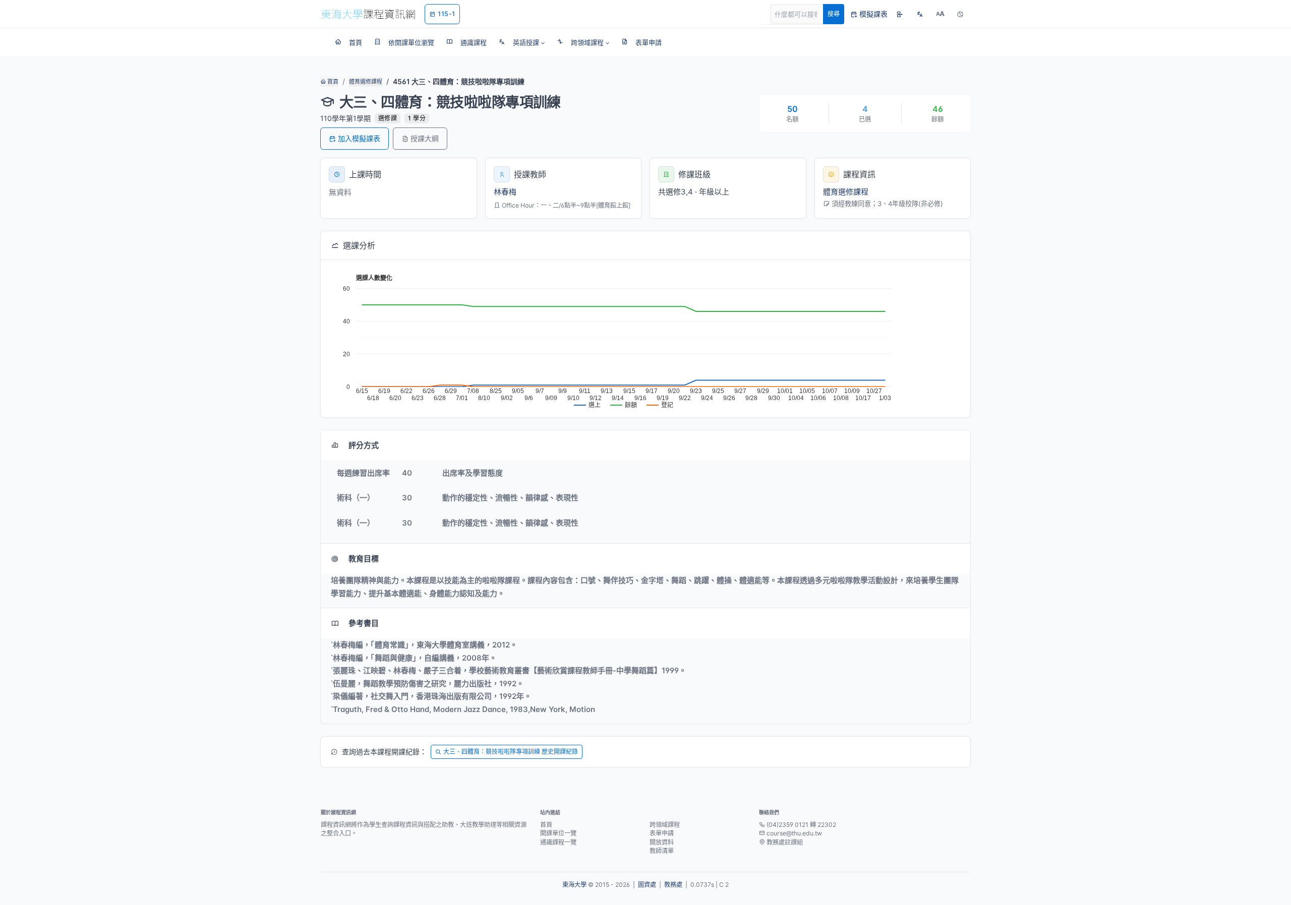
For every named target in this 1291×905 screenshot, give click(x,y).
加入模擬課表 (359, 138)
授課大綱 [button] (424, 138)
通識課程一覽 (558, 842)
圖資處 (647, 884)
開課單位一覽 (558, 833)
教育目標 (363, 558)
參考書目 (363, 623)
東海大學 (574, 884)
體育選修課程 (365, 81)
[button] (522, 42)
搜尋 (834, 14)
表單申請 (662, 833)
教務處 (673, 884)
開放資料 (662, 842)
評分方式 (363, 445)
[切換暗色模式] (960, 14)
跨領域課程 (665, 824)
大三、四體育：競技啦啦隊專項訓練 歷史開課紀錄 (510, 751)
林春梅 (505, 192)
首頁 (332, 81)
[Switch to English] (920, 14)
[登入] (900, 14)
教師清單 (662, 851)
